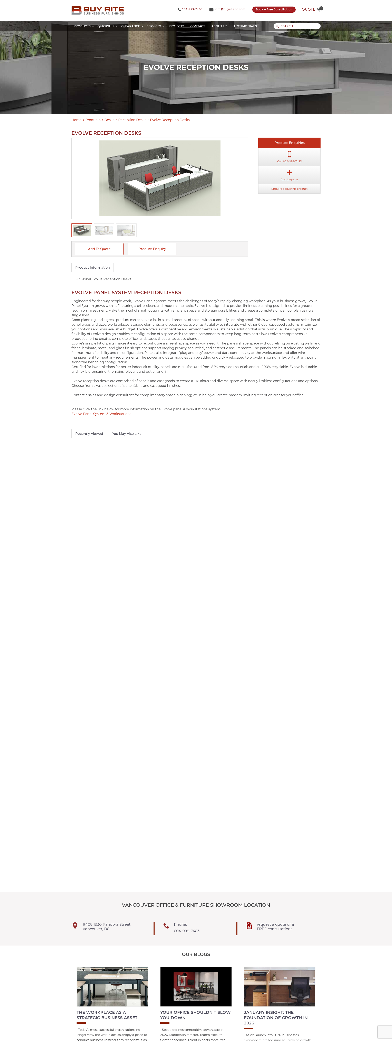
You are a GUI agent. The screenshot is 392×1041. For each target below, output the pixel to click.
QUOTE (311, 9)
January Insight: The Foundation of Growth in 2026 (276, 1017)
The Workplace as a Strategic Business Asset (107, 1015)
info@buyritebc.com (229, 9)
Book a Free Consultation (274, 9)
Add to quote (99, 249)
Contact (197, 26)
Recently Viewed (89, 434)
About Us (219, 26)
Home (76, 120)
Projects (176, 26)
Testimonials (245, 26)
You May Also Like (126, 434)
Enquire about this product (289, 188)
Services (154, 26)
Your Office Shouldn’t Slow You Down (195, 1015)
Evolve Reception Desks (170, 120)
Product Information (92, 267)
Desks (109, 120)
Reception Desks (132, 120)
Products (82, 26)
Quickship (106, 26)
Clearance (130, 26)
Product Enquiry (152, 249)
